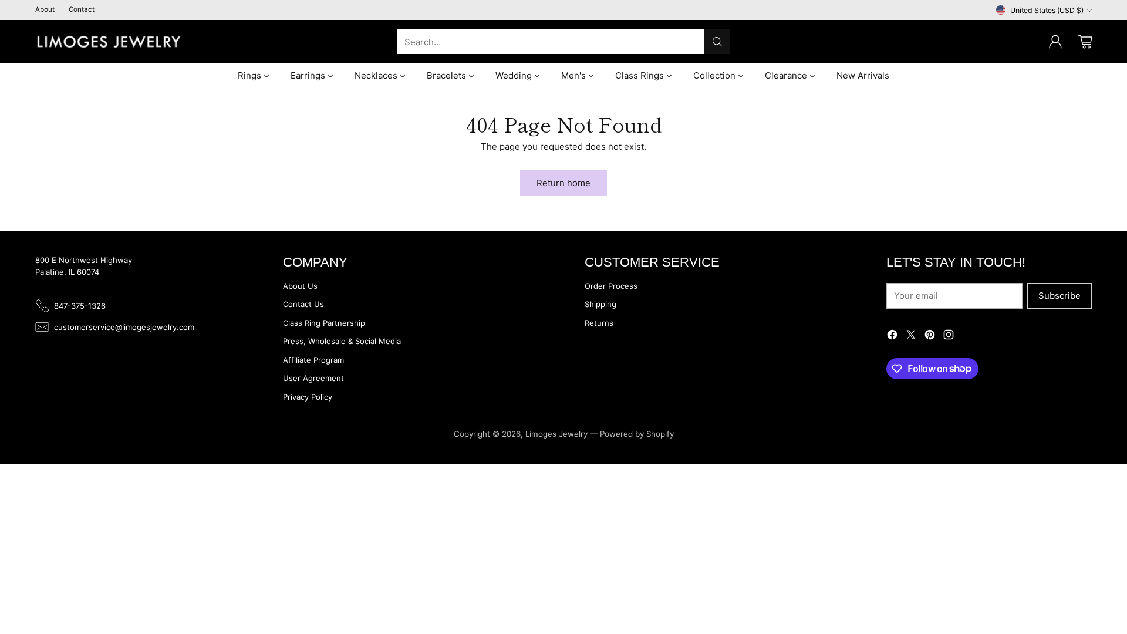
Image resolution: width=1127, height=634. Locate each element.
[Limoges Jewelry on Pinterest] (930, 337)
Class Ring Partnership (324, 323)
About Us (300, 286)
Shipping (600, 304)
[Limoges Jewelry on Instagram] (949, 337)
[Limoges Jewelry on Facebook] (892, 337)
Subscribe (1059, 295)
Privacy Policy (307, 397)
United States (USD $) (1047, 10)
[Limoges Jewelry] (108, 41)
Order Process (611, 286)
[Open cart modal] (1085, 42)
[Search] (717, 41)
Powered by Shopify (637, 434)
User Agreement (313, 378)
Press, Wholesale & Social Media (342, 341)
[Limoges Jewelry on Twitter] (911, 337)
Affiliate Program (313, 360)
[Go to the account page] (1055, 42)
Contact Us (303, 304)
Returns (599, 323)
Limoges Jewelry (556, 434)
